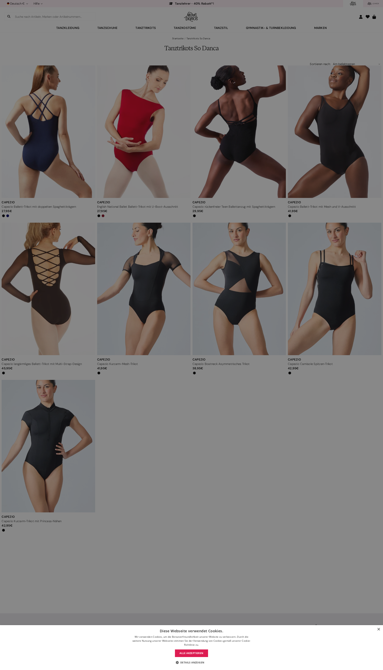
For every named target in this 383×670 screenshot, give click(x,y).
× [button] (378, 629)
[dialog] (191, 647)
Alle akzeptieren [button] (191, 653)
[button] (191, 662)
